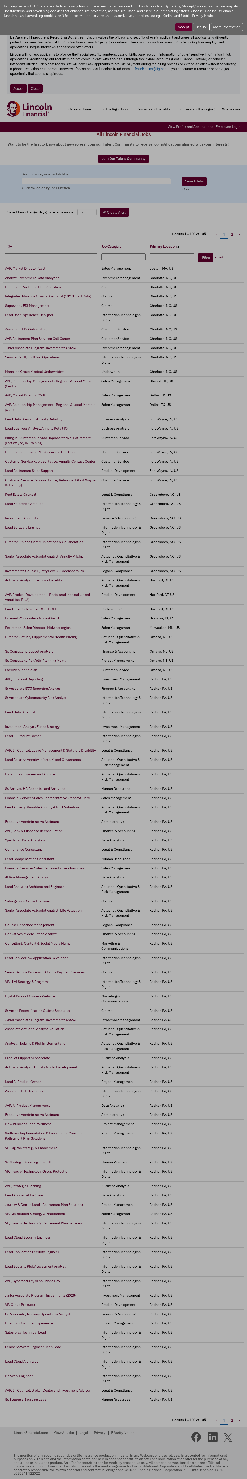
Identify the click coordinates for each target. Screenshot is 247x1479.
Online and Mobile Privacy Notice (189, 16)
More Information (226, 27)
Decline (201, 27)
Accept (183, 27)
